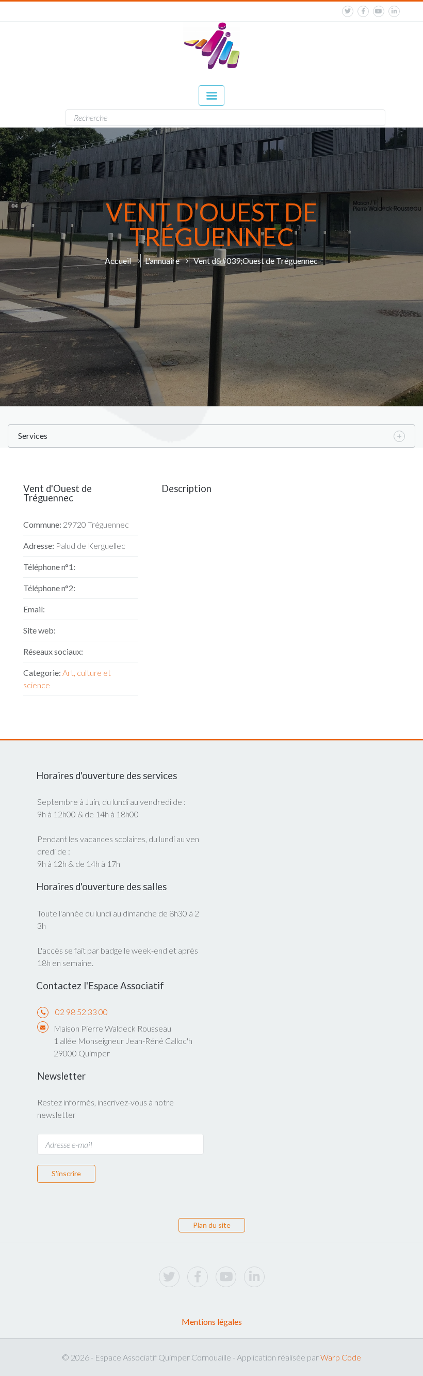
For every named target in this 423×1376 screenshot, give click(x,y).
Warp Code (340, 1357)
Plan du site (212, 1225)
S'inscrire (66, 1173)
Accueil (118, 260)
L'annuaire (162, 260)
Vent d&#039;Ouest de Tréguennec (255, 260)
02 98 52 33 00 (81, 1012)
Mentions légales (212, 1321)
